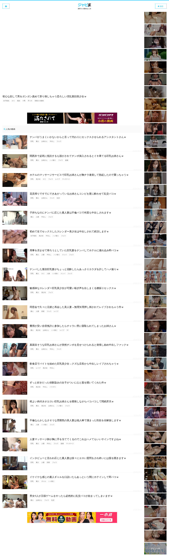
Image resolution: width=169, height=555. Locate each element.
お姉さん (44, 141)
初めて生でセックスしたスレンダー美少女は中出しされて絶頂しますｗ (69, 231)
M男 (24, 101)
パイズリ (53, 387)
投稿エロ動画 (39, 101)
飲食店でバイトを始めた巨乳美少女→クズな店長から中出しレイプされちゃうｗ (74, 363)
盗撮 (66, 160)
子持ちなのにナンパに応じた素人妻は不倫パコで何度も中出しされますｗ (70, 212)
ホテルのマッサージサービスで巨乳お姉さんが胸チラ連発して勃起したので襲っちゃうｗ (79, 174)
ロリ (13, 101)
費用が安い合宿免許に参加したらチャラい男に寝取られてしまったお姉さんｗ (73, 325)
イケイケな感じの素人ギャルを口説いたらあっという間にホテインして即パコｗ (74, 476)
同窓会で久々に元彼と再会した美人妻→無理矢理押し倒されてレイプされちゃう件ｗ (77, 306)
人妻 (37, 217)
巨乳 (32, 141)
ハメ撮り (53, 160)
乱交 (58, 198)
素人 (37, 141)
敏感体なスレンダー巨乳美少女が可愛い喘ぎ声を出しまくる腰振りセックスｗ (73, 288)
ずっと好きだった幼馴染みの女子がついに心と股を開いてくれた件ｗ (68, 382)
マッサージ (66, 179)
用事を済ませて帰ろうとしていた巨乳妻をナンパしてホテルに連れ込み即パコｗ (74, 250)
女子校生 (6, 101)
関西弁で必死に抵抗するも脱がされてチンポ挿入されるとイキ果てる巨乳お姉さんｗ (77, 155)
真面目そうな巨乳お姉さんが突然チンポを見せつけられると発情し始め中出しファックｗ (79, 344)
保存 (161, 6)
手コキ (30, 101)
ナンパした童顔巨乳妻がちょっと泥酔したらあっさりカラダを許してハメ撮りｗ (74, 269)
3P (67, 330)
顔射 (42, 311)
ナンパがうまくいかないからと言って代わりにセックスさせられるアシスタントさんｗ (78, 137)
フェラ (59, 141)
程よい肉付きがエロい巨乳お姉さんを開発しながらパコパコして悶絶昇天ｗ (72, 401)
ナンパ (64, 255)
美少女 (38, 179)
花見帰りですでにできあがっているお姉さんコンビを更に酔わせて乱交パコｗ (73, 193)
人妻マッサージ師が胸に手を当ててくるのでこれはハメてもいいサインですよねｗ (75, 439)
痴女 (18, 101)
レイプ (57, 179)
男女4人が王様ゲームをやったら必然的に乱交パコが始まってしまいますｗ (71, 495)
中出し (52, 141)
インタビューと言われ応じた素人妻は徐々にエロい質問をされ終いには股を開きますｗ (78, 458)
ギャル (43, 481)
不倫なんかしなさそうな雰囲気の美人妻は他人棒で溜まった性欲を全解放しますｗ (75, 420)
